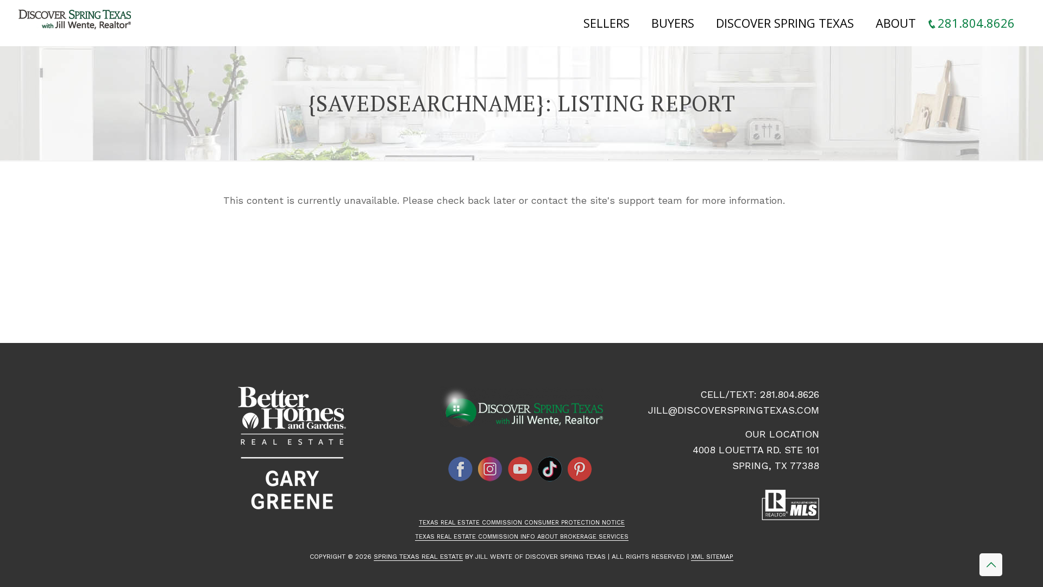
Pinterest (580, 469)
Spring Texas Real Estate (418, 556)
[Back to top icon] (990, 564)
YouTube (520, 469)
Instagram (490, 469)
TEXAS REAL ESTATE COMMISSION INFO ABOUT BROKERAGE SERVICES (522, 536)
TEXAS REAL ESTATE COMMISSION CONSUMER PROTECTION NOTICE (522, 522)
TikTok (550, 469)
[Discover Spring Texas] (76, 21)
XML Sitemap (712, 556)
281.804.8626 (789, 394)
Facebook (460, 469)
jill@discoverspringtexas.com (733, 410)
